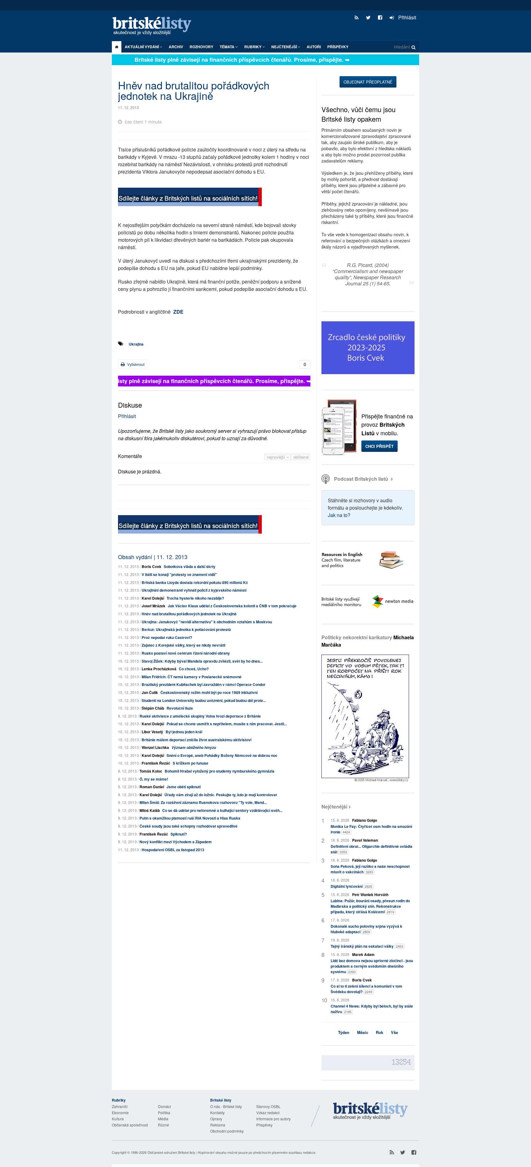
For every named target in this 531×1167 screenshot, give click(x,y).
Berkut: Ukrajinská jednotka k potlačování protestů (186, 629)
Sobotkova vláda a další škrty (189, 566)
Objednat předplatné (368, 82)
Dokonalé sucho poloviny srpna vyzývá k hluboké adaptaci (366, 928)
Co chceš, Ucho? (194, 669)
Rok (379, 1032)
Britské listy (155, 26)
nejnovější (276, 457)
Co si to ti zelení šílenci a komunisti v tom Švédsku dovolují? (366, 988)
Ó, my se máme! (154, 779)
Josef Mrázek (153, 606)
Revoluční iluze (180, 708)
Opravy (216, 1118)
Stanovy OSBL (268, 1106)
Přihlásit (406, 17)
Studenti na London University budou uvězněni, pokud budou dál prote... (204, 700)
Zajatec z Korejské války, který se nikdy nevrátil (183, 645)
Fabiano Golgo (364, 820)
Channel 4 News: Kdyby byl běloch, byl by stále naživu (372, 1008)
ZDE (178, 311)
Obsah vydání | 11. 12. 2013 (152, 557)
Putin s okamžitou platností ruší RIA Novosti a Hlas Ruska (190, 818)
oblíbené (301, 457)
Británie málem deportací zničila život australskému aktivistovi (196, 739)
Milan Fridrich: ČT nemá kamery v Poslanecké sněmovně (192, 676)
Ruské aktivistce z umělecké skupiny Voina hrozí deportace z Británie (200, 716)
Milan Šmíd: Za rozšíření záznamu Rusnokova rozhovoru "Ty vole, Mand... (203, 802)
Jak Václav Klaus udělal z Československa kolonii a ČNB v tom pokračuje (232, 606)
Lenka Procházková (159, 669)
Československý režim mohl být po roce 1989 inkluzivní (209, 692)
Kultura (118, 1118)
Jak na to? (339, 515)
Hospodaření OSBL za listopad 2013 (173, 849)
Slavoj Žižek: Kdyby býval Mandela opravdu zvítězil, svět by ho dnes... (202, 661)
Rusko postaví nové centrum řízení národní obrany (186, 653)
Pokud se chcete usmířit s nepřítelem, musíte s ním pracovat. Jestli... (227, 723)
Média (163, 1118)
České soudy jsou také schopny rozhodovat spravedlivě (189, 826)
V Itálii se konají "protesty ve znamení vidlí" (179, 574)
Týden (343, 1032)
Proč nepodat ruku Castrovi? (167, 637)
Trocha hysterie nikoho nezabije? (195, 598)
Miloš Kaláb (150, 810)
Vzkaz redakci (268, 1112)
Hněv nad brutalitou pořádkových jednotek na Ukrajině (189, 614)
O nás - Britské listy (226, 1106)
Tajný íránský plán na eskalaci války (367, 946)
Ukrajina (136, 344)
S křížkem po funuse (190, 763)
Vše (394, 1032)
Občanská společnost (130, 1124)
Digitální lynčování (351, 886)
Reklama (217, 1124)
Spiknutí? (179, 834)
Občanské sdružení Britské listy (171, 1152)
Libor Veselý (152, 731)
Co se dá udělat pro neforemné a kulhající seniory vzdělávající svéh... (222, 810)
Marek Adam (363, 954)
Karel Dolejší (153, 598)
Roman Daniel (152, 786)
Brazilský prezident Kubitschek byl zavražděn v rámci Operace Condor (204, 684)
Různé (163, 1124)
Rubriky (253, 46)
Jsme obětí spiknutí (184, 786)
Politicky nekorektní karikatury (367, 641)
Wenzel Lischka (155, 747)
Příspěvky (337, 46)
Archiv (176, 46)
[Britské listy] (190, 197)
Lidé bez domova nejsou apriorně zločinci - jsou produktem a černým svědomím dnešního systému (372, 966)
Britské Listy (370, 1111)
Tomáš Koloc (151, 771)
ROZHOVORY (201, 46)
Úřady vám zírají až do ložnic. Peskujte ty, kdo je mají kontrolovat (220, 794)
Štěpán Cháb (153, 708)
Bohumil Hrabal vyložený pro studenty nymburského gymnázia (219, 771)
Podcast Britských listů (361, 478)
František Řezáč (156, 763)
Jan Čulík (150, 692)
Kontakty (217, 1112)
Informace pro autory (273, 1118)
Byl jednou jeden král (184, 731)
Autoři (314, 46)
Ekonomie (120, 1112)
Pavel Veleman (365, 840)
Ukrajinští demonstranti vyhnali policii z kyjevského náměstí (194, 590)
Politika (164, 1112)
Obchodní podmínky (227, 1131)
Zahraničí (120, 1106)
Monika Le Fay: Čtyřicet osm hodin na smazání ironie (371, 829)
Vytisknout (135, 364)
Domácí (164, 1106)
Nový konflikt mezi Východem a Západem (176, 841)
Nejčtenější (334, 806)
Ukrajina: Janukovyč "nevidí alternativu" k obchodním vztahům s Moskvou (207, 622)
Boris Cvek (151, 566)
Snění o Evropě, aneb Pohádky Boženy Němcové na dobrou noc (222, 755)
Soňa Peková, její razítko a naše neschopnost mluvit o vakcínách (370, 869)
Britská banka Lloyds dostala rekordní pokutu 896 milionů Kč (195, 582)
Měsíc (362, 1032)
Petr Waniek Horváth (370, 894)
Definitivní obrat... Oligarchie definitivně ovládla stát (371, 849)
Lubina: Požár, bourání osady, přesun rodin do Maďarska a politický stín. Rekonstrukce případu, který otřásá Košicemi (370, 906)
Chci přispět (379, 446)
